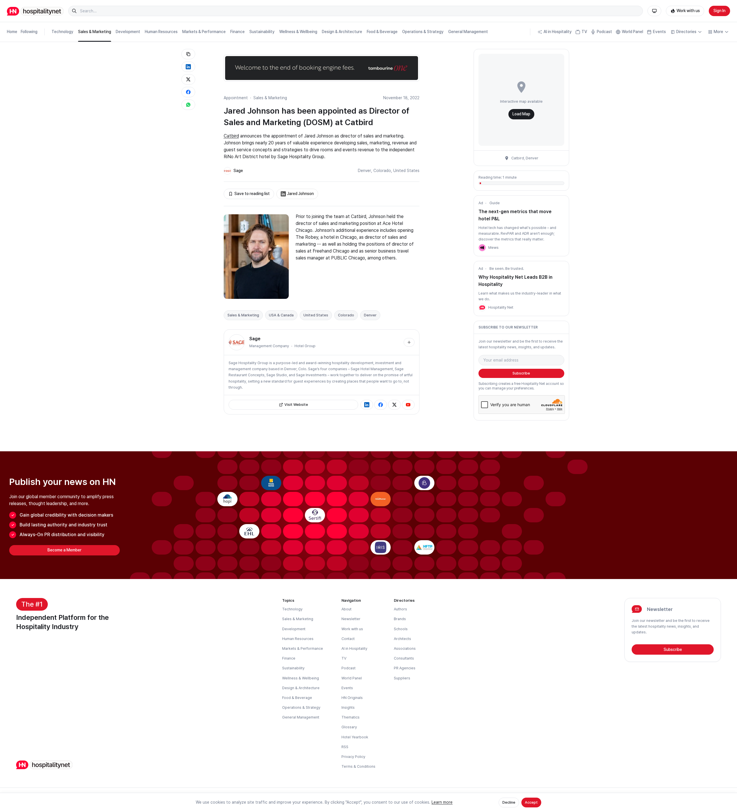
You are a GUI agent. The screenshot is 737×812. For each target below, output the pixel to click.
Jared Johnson (300, 193)
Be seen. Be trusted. (506, 268)
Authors (400, 609)
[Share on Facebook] (188, 92)
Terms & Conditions (358, 766)
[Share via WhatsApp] (188, 105)
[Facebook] (380, 405)
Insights (348, 707)
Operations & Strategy (423, 31)
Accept (531, 802)
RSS (344, 747)
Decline (508, 802)
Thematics (350, 717)
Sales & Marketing (94, 31)
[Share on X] (188, 79)
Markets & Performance (204, 31)
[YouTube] (408, 405)
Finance (237, 31)
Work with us (688, 10)
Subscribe (521, 373)
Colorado (382, 170)
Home (12, 31)
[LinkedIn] (366, 405)
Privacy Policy (353, 756)
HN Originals (352, 698)
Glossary (349, 727)
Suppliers (402, 678)
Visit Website (296, 404)
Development (128, 31)
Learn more (442, 802)
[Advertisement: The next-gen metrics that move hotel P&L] (482, 247)
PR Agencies (404, 668)
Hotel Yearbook (354, 737)
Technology (62, 31)
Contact (348, 639)
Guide (494, 203)
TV (584, 31)
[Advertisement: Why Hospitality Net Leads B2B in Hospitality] (482, 307)
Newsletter (350, 619)
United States (406, 170)
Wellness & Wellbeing (298, 31)
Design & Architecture (342, 31)
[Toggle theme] (654, 11)
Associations (405, 648)
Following (29, 31)
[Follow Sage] (409, 342)
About (346, 609)
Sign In (719, 10)
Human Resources (161, 31)
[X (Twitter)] (394, 405)
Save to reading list (252, 193)
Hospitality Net (500, 307)
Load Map (521, 114)
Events (659, 31)
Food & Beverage (382, 31)
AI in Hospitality (558, 31)
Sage (238, 170)
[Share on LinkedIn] (188, 67)
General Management (468, 31)
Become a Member (64, 550)
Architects (402, 639)
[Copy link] (188, 54)
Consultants (404, 658)
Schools (401, 629)
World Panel (632, 31)
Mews (493, 247)
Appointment (236, 97)
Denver (364, 170)
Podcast (604, 31)
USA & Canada (281, 315)
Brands (400, 619)
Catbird (231, 136)
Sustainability (262, 31)
